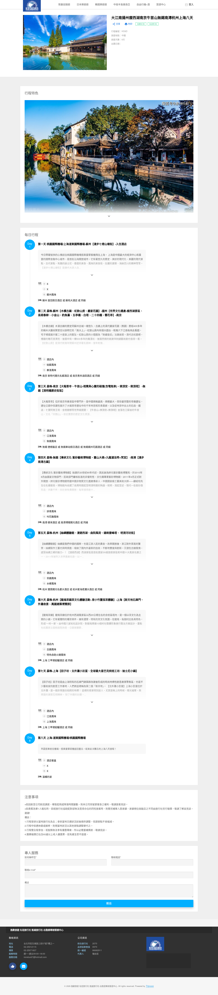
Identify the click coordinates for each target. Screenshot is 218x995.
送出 (109, 903)
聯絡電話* (116, 857)
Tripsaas (150, 985)
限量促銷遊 (64, 4)
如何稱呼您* (31, 857)
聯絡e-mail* (30, 869)
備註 (27, 882)
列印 (128, 24)
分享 (116, 24)
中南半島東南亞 (121, 4)
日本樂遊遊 (83, 4)
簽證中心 (161, 4)
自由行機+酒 (143, 4)
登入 (189, 5)
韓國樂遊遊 (101, 4)
